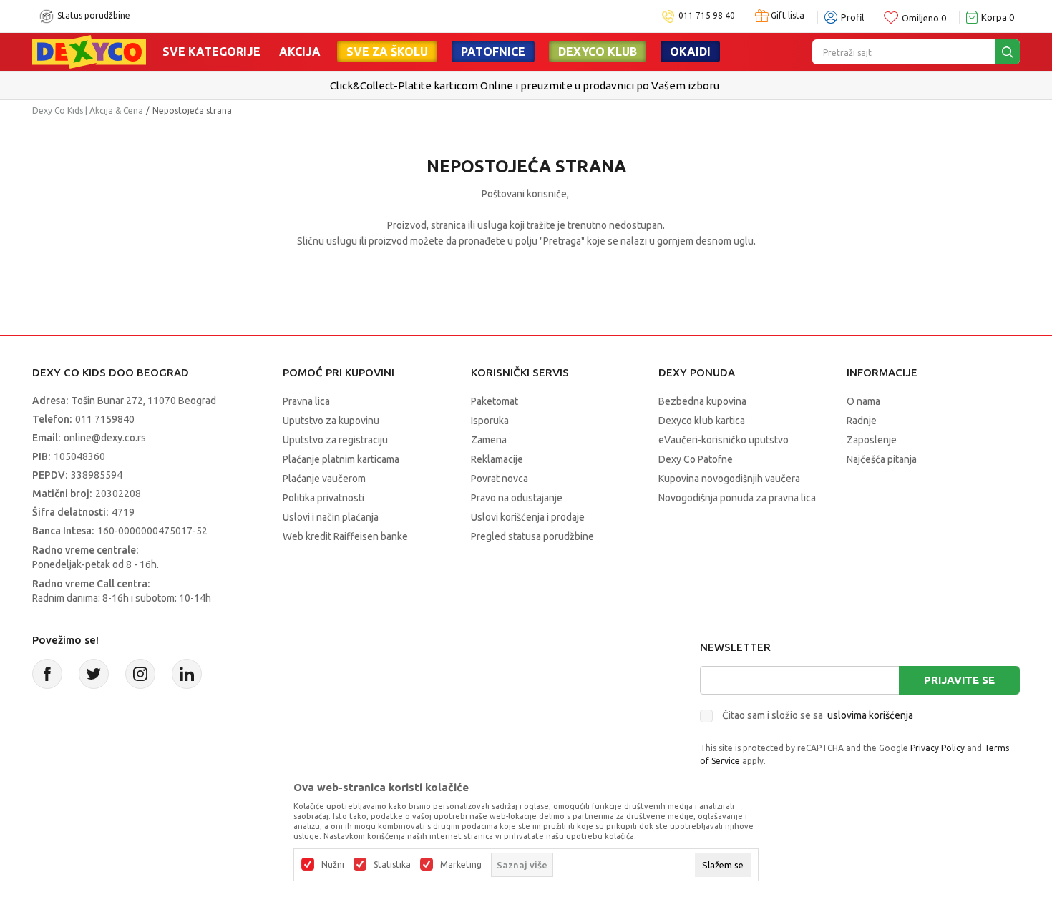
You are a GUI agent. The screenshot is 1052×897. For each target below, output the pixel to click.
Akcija (300, 51)
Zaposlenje (872, 440)
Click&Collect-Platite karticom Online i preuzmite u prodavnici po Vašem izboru (524, 85)
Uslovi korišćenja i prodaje (528, 517)
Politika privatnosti (323, 498)
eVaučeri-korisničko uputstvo (723, 440)
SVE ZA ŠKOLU (387, 51)
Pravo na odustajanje (516, 498)
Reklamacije (497, 459)
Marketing (461, 865)
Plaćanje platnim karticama (341, 459)
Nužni (332, 865)
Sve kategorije (211, 51)
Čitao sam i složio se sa (817, 715)
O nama (863, 401)
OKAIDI (690, 51)
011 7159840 (105, 419)
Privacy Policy (937, 748)
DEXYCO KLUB (597, 51)
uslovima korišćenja (870, 715)
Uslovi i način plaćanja (331, 517)
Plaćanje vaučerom (324, 478)
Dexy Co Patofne (695, 459)
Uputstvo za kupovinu (331, 420)
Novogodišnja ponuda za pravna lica (737, 498)
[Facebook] (47, 674)
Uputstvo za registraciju (335, 440)
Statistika (392, 865)
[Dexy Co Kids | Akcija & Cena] (89, 51)
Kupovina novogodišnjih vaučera (729, 478)
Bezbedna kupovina (702, 401)
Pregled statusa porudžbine (532, 536)
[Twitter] (93, 674)
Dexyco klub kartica (701, 420)
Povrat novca (499, 478)
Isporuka (490, 420)
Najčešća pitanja (882, 459)
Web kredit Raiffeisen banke (345, 536)
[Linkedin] (186, 674)
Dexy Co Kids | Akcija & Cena (87, 110)
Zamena (489, 440)
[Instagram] (140, 674)
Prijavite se (959, 680)
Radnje (862, 420)
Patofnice (493, 51)
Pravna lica (306, 401)
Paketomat (494, 401)
